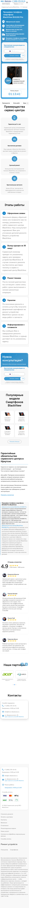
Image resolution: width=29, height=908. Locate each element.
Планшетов (4, 850)
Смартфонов (14, 850)
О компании (4, 825)
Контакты (4, 820)
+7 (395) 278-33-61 (18, 1)
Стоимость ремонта (7, 814)
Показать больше (14, 441)
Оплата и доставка (7, 817)
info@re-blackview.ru (11, 775)
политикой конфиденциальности (17, 59)
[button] (22, 664)
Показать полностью (7, 495)
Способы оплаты (6, 839)
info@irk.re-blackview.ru (12, 712)
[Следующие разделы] (27, 103)
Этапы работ (16, 103)
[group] (7, 676)
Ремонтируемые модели (8, 828)
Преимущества (6, 103)
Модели (25, 103)
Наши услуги (5, 831)
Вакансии (4, 822)
